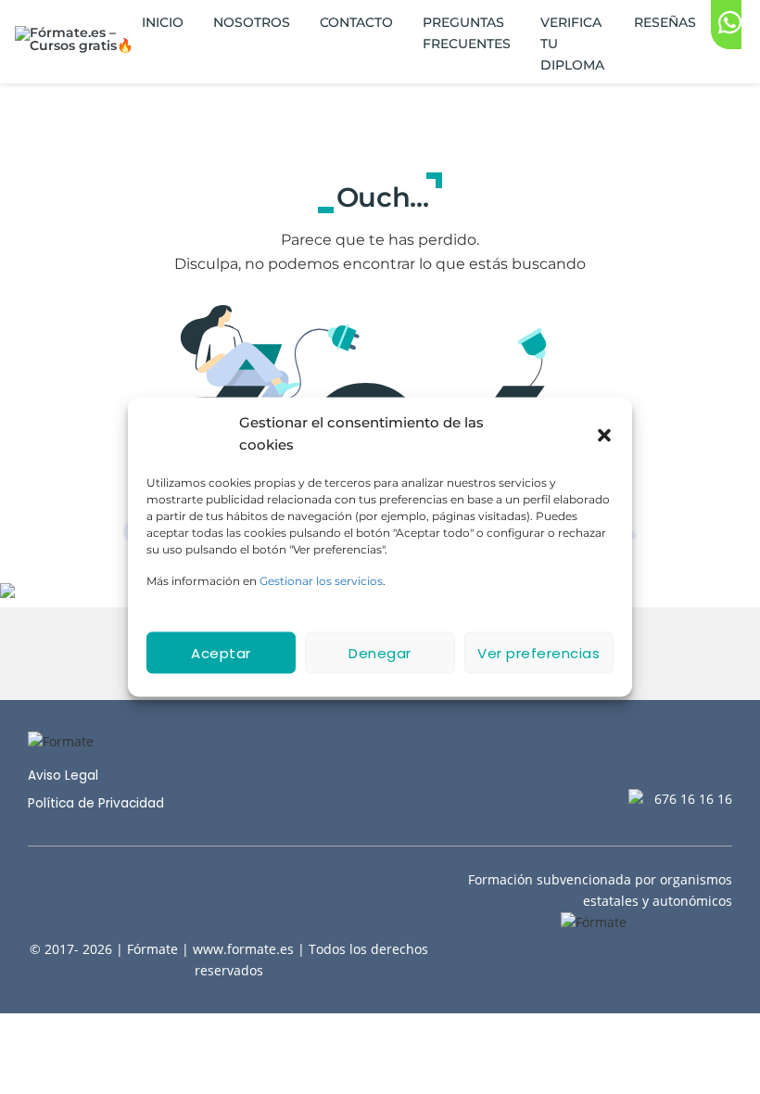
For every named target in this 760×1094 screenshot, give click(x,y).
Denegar (380, 652)
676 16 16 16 (693, 799)
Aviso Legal (63, 775)
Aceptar (221, 652)
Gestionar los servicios (321, 581)
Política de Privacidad (96, 803)
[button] (604, 434)
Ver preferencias (538, 652)
